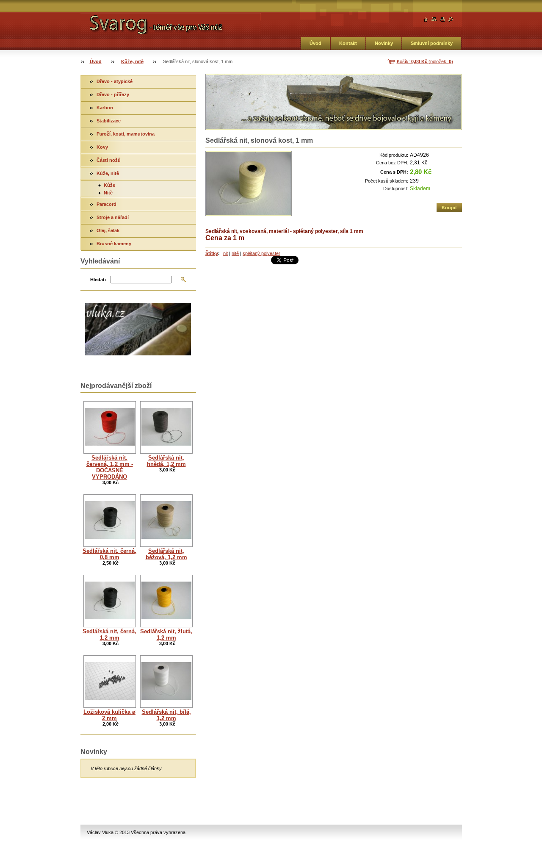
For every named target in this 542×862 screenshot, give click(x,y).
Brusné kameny (114, 243)
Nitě (108, 192)
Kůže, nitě (132, 61)
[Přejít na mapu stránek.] (434, 19)
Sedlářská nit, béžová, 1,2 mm (166, 554)
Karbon (105, 107)
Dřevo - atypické (115, 81)
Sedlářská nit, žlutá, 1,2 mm (166, 634)
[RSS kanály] (451, 19)
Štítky (211, 253)
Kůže (109, 185)
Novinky (384, 43)
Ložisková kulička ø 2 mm (109, 715)
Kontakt (348, 43)
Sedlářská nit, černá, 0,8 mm (109, 554)
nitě (235, 253)
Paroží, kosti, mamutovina (126, 133)
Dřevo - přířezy (113, 94)
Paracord (106, 204)
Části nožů (109, 160)
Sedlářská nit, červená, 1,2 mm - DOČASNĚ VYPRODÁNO (109, 467)
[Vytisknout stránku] (442, 19)
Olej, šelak (108, 230)
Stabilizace (109, 120)
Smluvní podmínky (432, 43)
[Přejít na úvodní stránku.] (170, 23)
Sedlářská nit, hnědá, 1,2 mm (166, 461)
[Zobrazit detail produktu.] (109, 427)
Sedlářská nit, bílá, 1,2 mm (166, 715)
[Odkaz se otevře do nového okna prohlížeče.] (248, 183)
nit (225, 253)
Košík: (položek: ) (425, 61)
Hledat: (98, 279)
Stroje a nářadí (113, 217)
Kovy (102, 147)
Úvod (315, 43)
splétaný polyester (261, 253)
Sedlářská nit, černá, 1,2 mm (109, 634)
